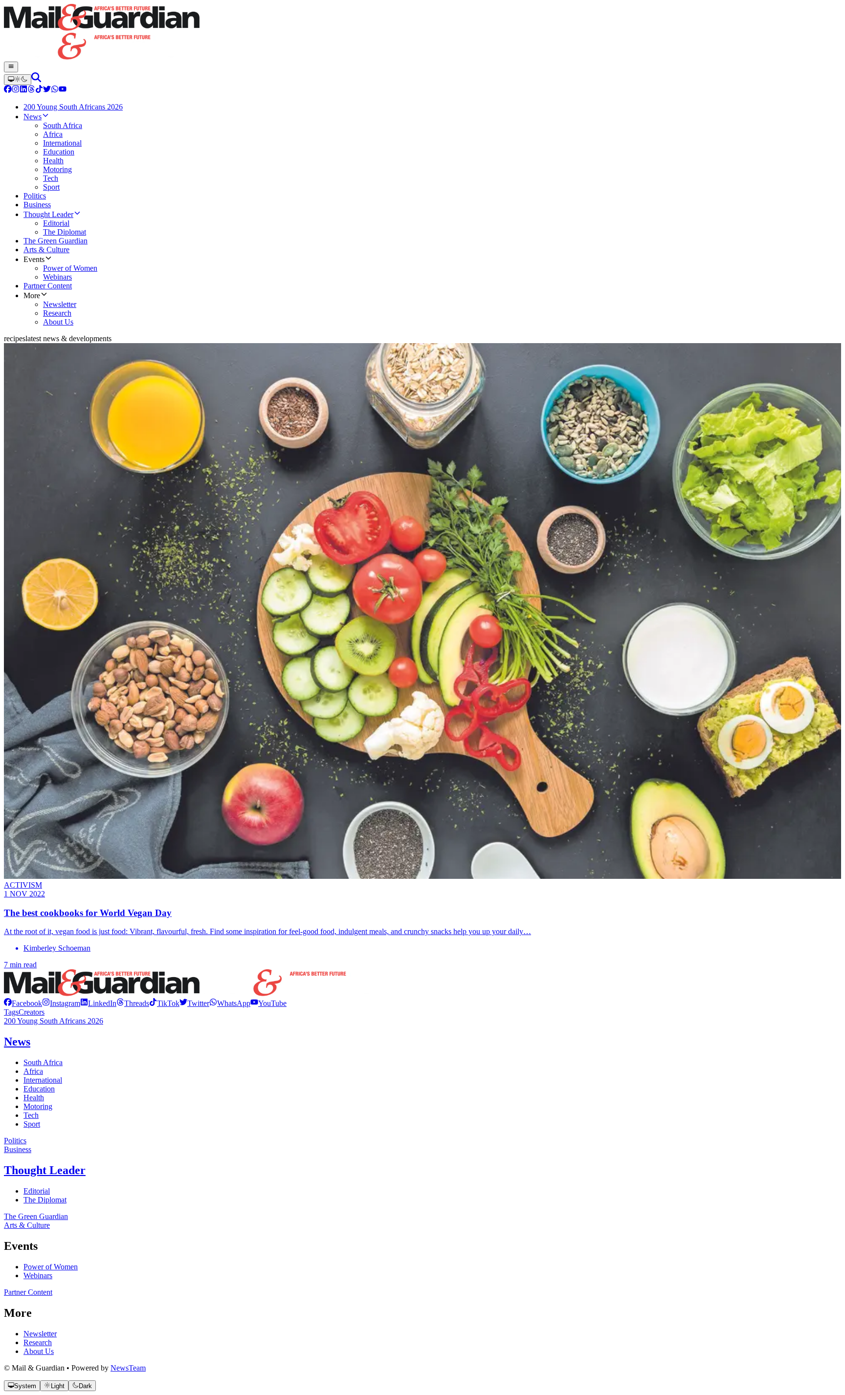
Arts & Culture (27, 1225)
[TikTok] (39, 90)
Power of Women (50, 1267)
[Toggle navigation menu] (11, 67)
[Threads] (31, 90)
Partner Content (28, 1292)
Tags (11, 1012)
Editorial (36, 1191)
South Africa (43, 1062)
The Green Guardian (36, 1216)
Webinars (37, 1275)
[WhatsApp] (55, 90)
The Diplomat (45, 1200)
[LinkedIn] (23, 90)
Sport (31, 1124)
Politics (15, 1140)
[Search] (36, 79)
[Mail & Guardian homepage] (422, 33)
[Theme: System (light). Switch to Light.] (17, 79)
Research (37, 1342)
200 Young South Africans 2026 (53, 1021)
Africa (33, 1071)
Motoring (37, 1106)
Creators (31, 1012)
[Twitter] (47, 90)
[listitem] (23, 1003)
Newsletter (40, 1334)
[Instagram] (16, 90)
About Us (38, 1351)
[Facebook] (8, 90)
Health (33, 1097)
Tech (31, 1115)
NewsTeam (128, 1368)
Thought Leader (45, 1170)
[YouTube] (63, 90)
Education (39, 1089)
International (42, 1080)
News (17, 1041)
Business (17, 1149)
